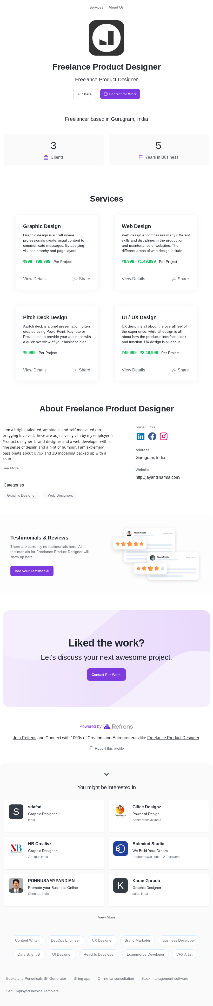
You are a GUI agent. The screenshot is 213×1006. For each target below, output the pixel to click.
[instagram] (164, 436)
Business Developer (178, 940)
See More (11, 468)
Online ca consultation (116, 978)
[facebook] (152, 436)
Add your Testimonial (32, 571)
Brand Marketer (137, 940)
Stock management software (164, 978)
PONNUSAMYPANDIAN (51, 880)
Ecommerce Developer (145, 954)
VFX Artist (184, 954)
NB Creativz (39, 844)
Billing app (82, 978)
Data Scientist (29, 954)
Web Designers (60, 495)
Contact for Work (123, 94)
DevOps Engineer (65, 940)
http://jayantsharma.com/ (158, 477)
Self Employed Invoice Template (32, 991)
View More (106, 917)
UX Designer (102, 940)
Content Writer (27, 940)
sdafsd (35, 807)
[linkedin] (141, 436)
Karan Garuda (146, 880)
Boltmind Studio (148, 844)
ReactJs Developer (99, 954)
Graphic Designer (21, 495)
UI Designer (62, 954)
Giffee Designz (146, 807)
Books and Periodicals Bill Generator (36, 978)
